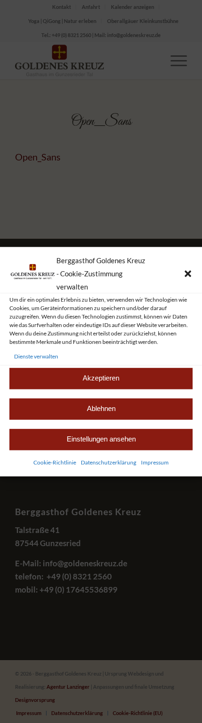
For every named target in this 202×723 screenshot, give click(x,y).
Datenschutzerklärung (108, 462)
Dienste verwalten (36, 356)
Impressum (155, 462)
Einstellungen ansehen (101, 439)
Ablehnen (101, 409)
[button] (188, 273)
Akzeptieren (101, 378)
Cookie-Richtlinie (54, 462)
